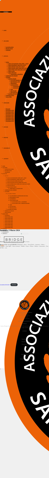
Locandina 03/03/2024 (5, 284)
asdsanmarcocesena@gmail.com (24, 321)
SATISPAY (24, 331)
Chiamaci (6, 11)
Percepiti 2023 (24, 339)
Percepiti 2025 (24, 344)
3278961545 (24, 323)
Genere (24, 355)
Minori (24, 357)
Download (14, 284)
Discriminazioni (24, 354)
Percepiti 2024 (24, 341)
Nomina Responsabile (24, 358)
